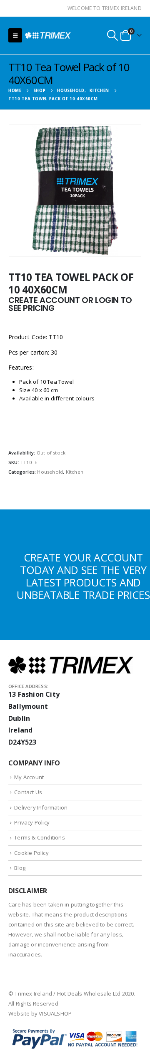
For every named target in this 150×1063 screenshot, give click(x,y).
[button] (15, 35)
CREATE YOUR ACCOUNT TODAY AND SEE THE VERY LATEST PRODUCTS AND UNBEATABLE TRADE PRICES (83, 576)
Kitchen (74, 472)
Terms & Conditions (39, 837)
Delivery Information (41, 807)
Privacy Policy (32, 822)
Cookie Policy (31, 853)
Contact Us (28, 792)
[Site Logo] (48, 35)
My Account (29, 777)
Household (50, 472)
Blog (19, 868)
